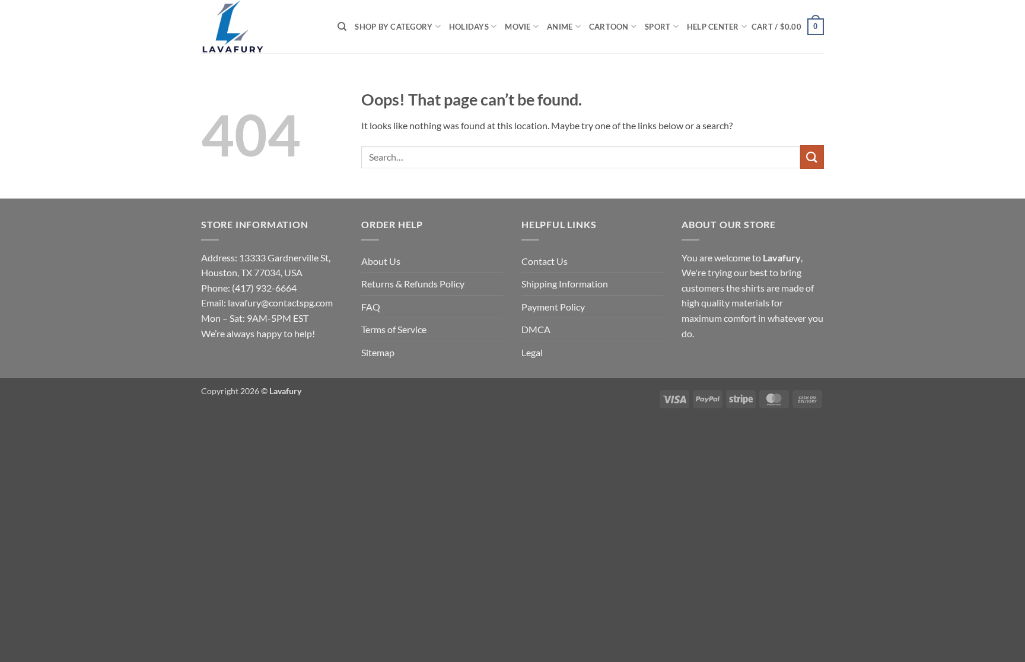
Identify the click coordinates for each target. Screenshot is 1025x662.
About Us (380, 261)
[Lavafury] (260, 26)
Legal (532, 352)
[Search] (342, 26)
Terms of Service (393, 329)
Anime (559, 26)
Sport (657, 26)
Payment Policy (553, 306)
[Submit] (812, 156)
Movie (517, 26)
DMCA (535, 329)
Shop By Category (393, 26)
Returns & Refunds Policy (412, 283)
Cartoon (609, 26)
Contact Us (544, 261)
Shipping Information (564, 283)
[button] (788, 26)
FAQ (370, 306)
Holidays (469, 26)
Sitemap (377, 352)
